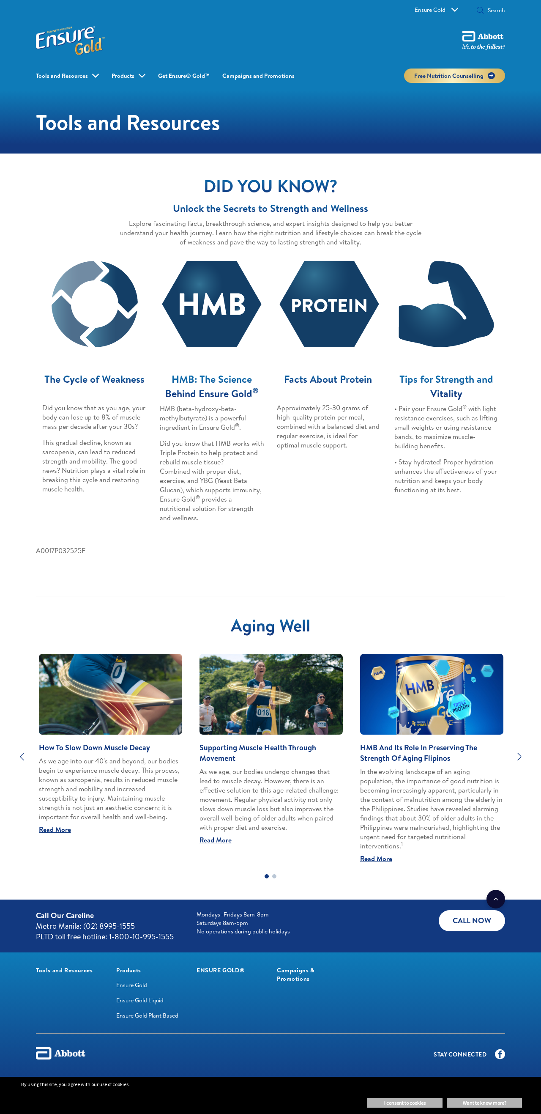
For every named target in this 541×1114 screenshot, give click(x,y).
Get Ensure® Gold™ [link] (184, 75)
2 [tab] (274, 876)
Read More (55, 829)
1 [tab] (267, 876)
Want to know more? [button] (484, 1103)
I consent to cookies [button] (405, 1103)
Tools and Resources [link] (62, 75)
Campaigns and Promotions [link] (258, 75)
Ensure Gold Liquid (140, 1000)
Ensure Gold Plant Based (147, 1015)
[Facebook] (500, 1056)
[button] (480, 11)
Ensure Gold (430, 9)
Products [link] (123, 75)
